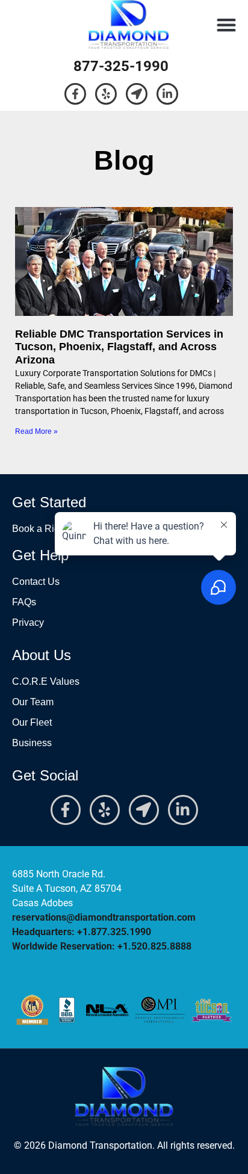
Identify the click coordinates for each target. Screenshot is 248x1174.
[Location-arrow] (136, 94)
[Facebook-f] (75, 94)
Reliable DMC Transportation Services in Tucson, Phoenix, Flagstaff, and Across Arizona (119, 347)
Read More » (36, 431)
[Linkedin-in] (167, 94)
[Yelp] (106, 94)
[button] (226, 24)
